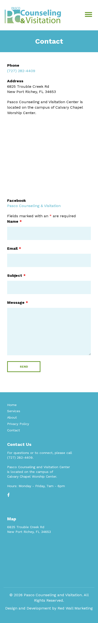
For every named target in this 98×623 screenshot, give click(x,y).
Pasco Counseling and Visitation (53, 595)
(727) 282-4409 (21, 71)
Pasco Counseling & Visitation (34, 205)
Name (14, 221)
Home (12, 405)
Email (14, 248)
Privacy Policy (18, 424)
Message (17, 302)
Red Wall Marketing (75, 608)
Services (13, 411)
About (12, 417)
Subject (16, 275)
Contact (13, 430)
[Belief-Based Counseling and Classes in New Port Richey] (33, 15)
